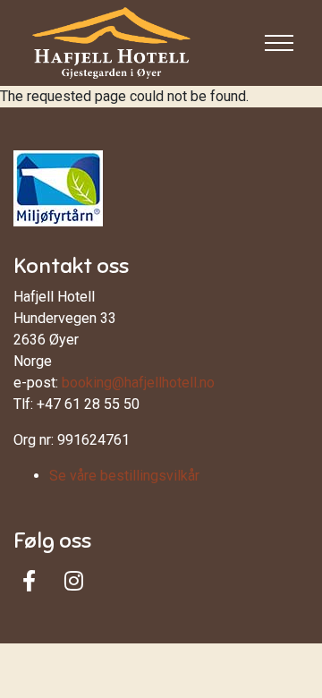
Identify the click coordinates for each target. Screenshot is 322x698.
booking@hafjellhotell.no (138, 382)
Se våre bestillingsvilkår (124, 475)
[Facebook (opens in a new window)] (29, 580)
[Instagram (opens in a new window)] (73, 580)
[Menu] (279, 43)
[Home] (111, 43)
